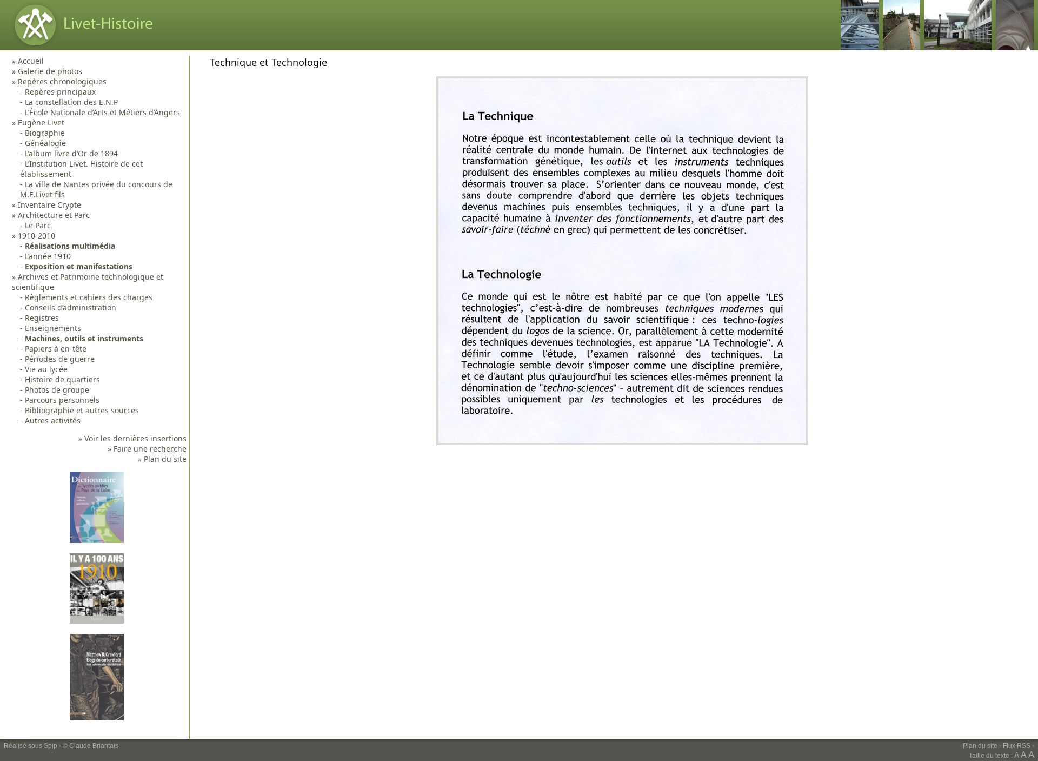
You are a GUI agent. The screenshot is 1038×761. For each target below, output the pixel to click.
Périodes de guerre (60, 359)
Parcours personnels (62, 400)
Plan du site (980, 746)
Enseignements (53, 328)
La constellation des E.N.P (71, 102)
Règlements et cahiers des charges (88, 297)
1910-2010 (36, 235)
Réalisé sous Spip (30, 746)
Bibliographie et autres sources (82, 410)
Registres (42, 318)
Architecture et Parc (54, 215)
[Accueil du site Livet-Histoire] (81, 47)
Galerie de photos (50, 71)
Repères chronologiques (62, 81)
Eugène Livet (41, 122)
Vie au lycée (46, 369)
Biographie (45, 133)
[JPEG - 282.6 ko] (622, 442)
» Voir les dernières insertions (132, 438)
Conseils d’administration (70, 307)
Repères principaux (60, 92)
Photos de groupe (57, 390)
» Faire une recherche (147, 449)
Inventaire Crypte (49, 205)
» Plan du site (162, 459)
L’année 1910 (48, 256)
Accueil (31, 61)
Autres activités (53, 420)
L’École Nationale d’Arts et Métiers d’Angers (102, 112)
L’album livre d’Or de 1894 (71, 153)
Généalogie (45, 143)
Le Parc (38, 225)
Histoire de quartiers (62, 379)
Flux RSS (1016, 746)
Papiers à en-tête (55, 348)
